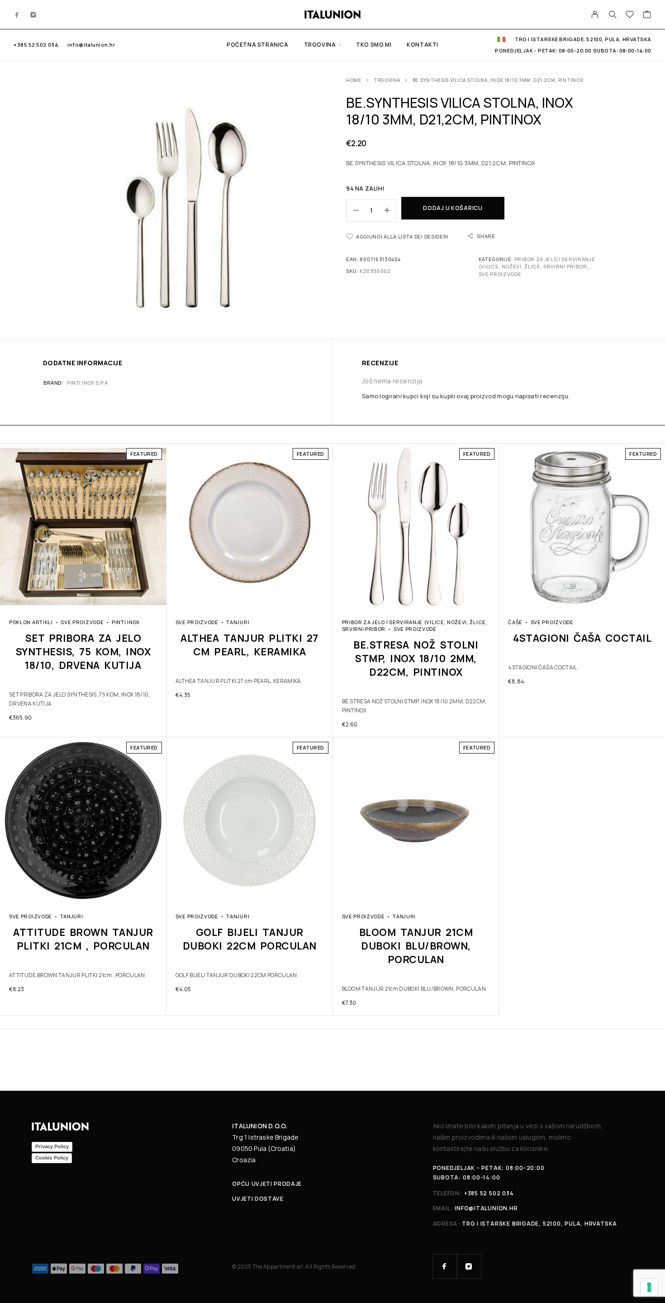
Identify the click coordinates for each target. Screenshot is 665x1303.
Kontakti (422, 44)
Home (353, 80)
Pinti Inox (126, 622)
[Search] (612, 14)
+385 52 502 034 (36, 44)
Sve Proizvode (500, 274)
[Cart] (647, 15)
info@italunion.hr (91, 44)
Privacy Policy (52, 1146)
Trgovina (320, 44)
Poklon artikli (31, 622)
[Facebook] (17, 14)
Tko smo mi (373, 44)
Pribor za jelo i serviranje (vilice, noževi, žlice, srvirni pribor (537, 263)
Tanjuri (237, 622)
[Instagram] (33, 14)
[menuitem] (501, 39)
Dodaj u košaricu (453, 208)
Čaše (515, 622)
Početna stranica (258, 44)
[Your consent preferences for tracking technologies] (649, 1287)
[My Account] (595, 14)
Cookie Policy (51, 1158)
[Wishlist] (630, 15)
